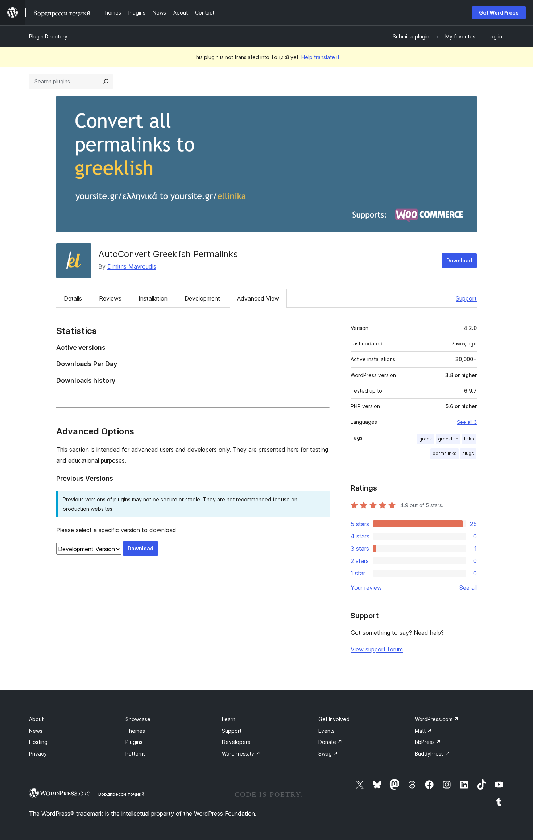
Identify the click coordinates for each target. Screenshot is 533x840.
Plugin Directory (48, 36)
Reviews (110, 298)
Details (73, 298)
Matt (423, 731)
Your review (366, 587)
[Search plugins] (106, 81)
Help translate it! (321, 57)
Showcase (137, 719)
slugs (468, 453)
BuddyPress (432, 753)
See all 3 (467, 422)
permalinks (444, 453)
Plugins (133, 742)
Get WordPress (499, 12)
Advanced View (258, 298)
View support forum (377, 649)
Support (466, 298)
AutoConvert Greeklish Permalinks (168, 254)
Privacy (38, 753)
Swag (328, 753)
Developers (236, 742)
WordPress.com (437, 719)
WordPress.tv (241, 753)
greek (425, 439)
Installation (153, 298)
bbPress (428, 742)
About (36, 719)
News (35, 731)
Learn (228, 719)
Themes (135, 731)
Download (459, 260)
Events (326, 731)
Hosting (38, 742)
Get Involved (334, 719)
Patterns (135, 753)
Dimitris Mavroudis (131, 266)
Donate (330, 742)
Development (202, 298)
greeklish (448, 439)
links (469, 439)
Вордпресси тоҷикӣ (121, 794)
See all (468, 587)
